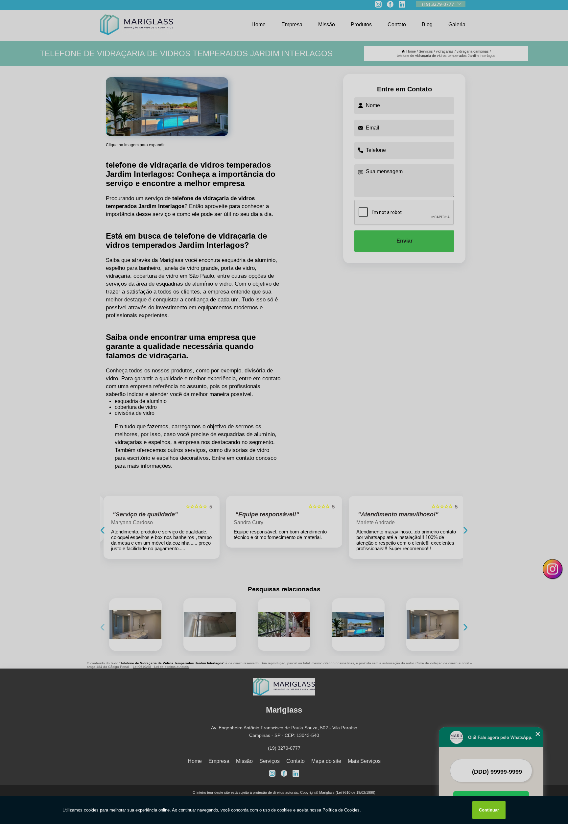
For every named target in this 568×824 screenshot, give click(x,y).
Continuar (489, 810)
